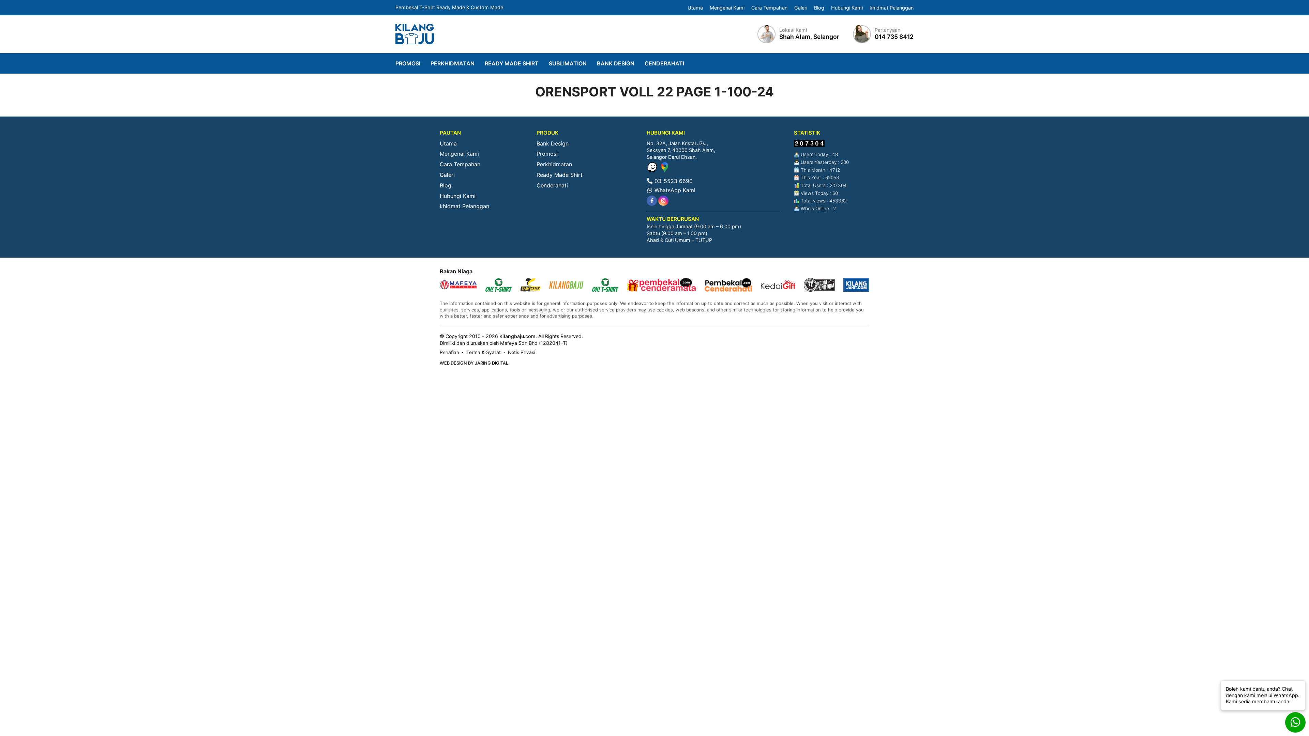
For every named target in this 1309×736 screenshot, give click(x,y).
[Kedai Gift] (778, 285)
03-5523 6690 (673, 181)
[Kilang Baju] (414, 34)
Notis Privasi (521, 352)
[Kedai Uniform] (819, 285)
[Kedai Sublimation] (605, 285)
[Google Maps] (665, 170)
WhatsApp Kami (674, 190)
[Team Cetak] (530, 285)
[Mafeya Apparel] (458, 285)
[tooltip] (652, 201)
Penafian (449, 352)
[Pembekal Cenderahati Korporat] (728, 285)
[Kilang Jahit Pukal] (856, 285)
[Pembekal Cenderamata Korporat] (661, 285)
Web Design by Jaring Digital (474, 363)
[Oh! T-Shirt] (498, 285)
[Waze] (653, 170)
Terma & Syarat (483, 352)
